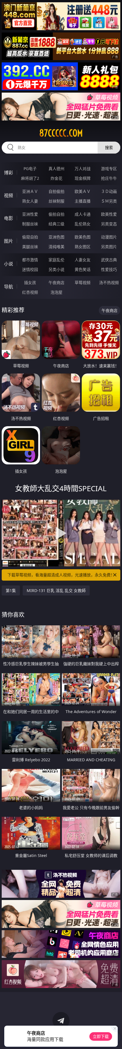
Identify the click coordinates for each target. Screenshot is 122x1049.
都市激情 (30, 259)
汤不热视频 (109, 282)
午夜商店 (56, 282)
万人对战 (83, 168)
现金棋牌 (83, 178)
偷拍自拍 (56, 214)
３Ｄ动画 (109, 191)
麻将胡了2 (30, 178)
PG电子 (30, 168)
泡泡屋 (56, 292)
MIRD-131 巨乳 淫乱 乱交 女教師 (56, 590)
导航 (8, 286)
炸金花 (56, 178)
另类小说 (56, 269)
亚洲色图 (56, 237)
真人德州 (56, 168)
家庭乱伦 (56, 259)
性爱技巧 (109, 269)
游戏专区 (109, 168)
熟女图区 (83, 246)
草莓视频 (83, 282)
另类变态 (109, 223)
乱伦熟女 (83, 223)
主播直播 (83, 201)
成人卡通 (83, 214)
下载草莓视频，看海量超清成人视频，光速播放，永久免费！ (61, 574)
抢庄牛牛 (109, 178)
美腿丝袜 (30, 246)
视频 (8, 195)
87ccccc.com (61, 133)
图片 (8, 241)
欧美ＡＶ (83, 191)
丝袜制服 (56, 201)
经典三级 (56, 223)
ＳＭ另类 (109, 201)
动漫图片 (109, 237)
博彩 (8, 173)
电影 (8, 218)
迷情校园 (30, 269)
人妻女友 (83, 259)
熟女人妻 (30, 201)
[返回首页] (114, 1037)
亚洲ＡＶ (30, 191)
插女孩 (30, 282)
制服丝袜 (30, 223)
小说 (8, 264)
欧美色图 (83, 237)
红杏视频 (30, 292)
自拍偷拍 (56, 191)
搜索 (109, 147)
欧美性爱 (109, 214)
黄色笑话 (83, 269)
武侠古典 (109, 259)
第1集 (11, 590)
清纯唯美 (56, 246)
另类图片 (109, 246)
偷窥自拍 (30, 237)
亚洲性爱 (30, 214)
